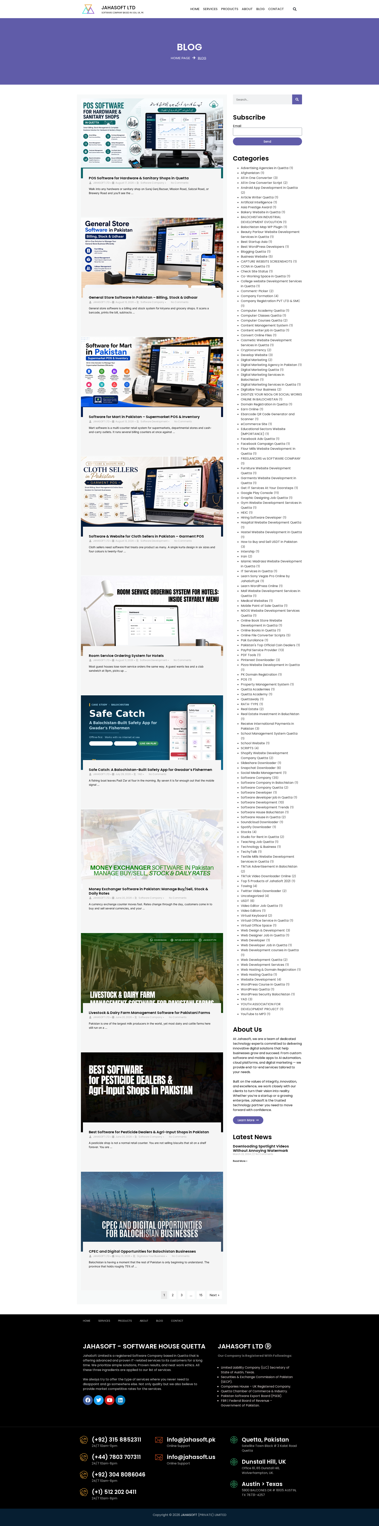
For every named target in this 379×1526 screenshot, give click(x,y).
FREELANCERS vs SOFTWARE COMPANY (270, 458)
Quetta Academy (254, 694)
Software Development (154, 421)
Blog (260, 9)
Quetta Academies (255, 689)
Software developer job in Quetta (267, 797)
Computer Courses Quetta (261, 320)
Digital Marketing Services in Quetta (268, 384)
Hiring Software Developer (261, 517)
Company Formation (257, 296)
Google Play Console (257, 493)
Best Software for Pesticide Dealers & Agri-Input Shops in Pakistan (149, 1132)
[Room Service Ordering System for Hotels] (152, 616)
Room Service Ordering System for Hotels (126, 655)
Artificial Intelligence (256, 202)
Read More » (240, 1161)
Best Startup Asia (254, 241)
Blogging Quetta (253, 251)
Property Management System (265, 684)
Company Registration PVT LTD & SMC (270, 301)
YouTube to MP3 (253, 1014)
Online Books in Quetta (258, 630)
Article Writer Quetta (257, 197)
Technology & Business (258, 846)
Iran (244, 556)
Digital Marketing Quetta (260, 369)
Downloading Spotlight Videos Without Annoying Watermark (261, 1148)
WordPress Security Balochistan (265, 994)
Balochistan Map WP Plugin (261, 227)
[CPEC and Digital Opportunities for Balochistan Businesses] (152, 1212)
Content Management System (264, 325)
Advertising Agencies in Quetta (264, 168)
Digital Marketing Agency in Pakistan (269, 365)
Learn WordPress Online (259, 586)
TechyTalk (249, 851)
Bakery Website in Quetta (260, 212)
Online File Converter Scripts (263, 635)
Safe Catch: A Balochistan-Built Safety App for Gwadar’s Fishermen (150, 769)
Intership (248, 551)
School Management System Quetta (269, 733)
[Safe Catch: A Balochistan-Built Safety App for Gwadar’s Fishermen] (152, 732)
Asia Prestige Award (256, 207)
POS (244, 679)
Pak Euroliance (252, 640)
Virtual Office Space (256, 925)
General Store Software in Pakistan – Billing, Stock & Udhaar (143, 297)
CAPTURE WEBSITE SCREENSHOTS (266, 261)
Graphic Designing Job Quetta (264, 498)
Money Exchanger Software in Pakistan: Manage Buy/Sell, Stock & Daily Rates (148, 891)
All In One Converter (256, 178)
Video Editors (251, 910)
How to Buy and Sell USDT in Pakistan (269, 542)
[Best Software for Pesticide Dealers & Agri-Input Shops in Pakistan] (152, 1092)
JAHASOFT (189, 1515)
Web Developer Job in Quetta (264, 945)
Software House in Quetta (260, 817)
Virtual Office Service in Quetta (265, 920)
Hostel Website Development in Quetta (271, 532)
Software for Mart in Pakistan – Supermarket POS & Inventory (144, 416)
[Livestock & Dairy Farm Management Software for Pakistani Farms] (152, 973)
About (247, 9)
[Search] (297, 99)
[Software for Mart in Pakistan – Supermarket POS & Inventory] (152, 377)
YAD (140, 774)
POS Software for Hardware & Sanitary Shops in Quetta (139, 178)
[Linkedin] (120, 1400)
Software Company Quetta (262, 787)
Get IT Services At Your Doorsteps (267, 488)
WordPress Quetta (255, 989)
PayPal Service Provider (259, 650)
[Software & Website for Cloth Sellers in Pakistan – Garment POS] (152, 497)
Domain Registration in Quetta (264, 404)
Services (210, 9)
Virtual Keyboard (254, 915)
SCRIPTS (247, 748)
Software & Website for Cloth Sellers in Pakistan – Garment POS (146, 536)
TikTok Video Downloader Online (266, 876)
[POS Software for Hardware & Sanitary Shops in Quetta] (152, 138)
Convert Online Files (256, 335)
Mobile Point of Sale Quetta (262, 605)
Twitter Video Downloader (261, 891)
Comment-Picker (254, 291)
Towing (246, 886)
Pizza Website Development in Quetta (270, 665)
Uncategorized (252, 896)
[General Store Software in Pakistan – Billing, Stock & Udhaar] (152, 258)
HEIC (244, 512)
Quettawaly (250, 699)
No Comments (180, 182)
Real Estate (249, 709)
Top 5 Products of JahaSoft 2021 (266, 881)
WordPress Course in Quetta (263, 984)
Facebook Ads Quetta (258, 439)
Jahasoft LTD (118, 7)
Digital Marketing (254, 360)
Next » (215, 1295)
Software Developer (256, 792)
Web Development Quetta (261, 959)
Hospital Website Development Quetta (271, 522)
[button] (295, 9)
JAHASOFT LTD (101, 182)
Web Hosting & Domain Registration (268, 969)
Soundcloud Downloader (260, 822)
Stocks (246, 832)
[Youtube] (109, 1400)
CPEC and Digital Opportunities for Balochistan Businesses (142, 1251)
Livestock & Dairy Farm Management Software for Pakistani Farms (149, 1012)
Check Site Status (254, 271)
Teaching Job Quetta (257, 842)
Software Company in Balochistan (267, 782)
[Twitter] (99, 1400)
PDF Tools (248, 655)
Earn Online (250, 409)
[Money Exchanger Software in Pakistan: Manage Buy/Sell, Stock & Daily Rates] (152, 849)
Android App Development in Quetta (269, 187)
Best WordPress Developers (262, 246)
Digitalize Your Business (151, 1256)
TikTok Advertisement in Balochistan (269, 866)
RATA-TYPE (249, 704)
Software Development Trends (265, 807)
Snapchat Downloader (258, 768)
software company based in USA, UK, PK (122, 12)
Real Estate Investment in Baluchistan (270, 714)
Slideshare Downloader (259, 763)
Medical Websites (254, 600)
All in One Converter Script (261, 182)
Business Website (254, 256)
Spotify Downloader (256, 827)
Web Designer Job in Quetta (263, 935)
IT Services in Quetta (257, 571)
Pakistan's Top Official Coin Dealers (268, 645)
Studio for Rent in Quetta (260, 837)
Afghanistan (250, 173)
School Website (253, 743)
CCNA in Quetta (253, 266)
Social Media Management (261, 772)
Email (237, 126)
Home (195, 9)
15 (201, 1295)
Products (229, 9)
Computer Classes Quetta (261, 315)
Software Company (152, 182)
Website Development (258, 979)
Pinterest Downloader (258, 660)
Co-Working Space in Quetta (263, 276)
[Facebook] (88, 1400)
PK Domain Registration (259, 674)
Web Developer (253, 940)
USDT (245, 901)
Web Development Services (262, 964)
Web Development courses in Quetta (270, 950)
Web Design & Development (263, 930)
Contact (276, 9)
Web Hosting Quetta (256, 974)
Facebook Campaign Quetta (263, 443)
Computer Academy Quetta (263, 310)
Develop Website (254, 355)
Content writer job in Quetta (263, 330)
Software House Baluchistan (262, 812)
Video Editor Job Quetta (259, 905)
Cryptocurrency (253, 350)
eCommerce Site (254, 424)
